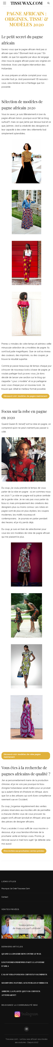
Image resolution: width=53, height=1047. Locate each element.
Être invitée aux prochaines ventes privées (24, 851)
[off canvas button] (4, 3)
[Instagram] (26, 1029)
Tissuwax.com (27, 3)
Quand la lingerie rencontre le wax (21, 953)
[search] (48, 3)
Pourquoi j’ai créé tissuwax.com (15, 888)
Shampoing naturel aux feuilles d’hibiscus (24, 983)
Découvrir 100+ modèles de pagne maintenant (25, 396)
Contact (4, 897)
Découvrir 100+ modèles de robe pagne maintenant (22, 755)
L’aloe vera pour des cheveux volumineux (24, 974)
